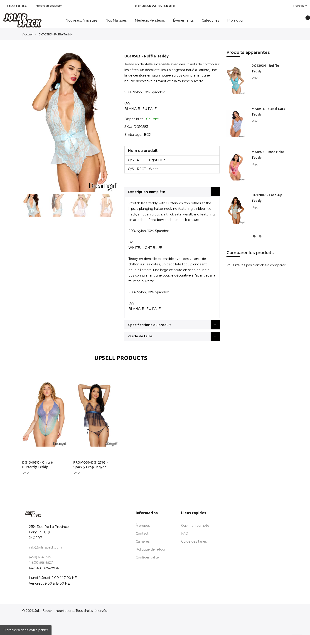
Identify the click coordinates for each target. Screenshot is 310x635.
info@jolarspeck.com (48, 5)
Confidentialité (147, 557)
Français (299, 5)
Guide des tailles (194, 541)
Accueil (27, 34)
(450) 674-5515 (40, 557)
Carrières (143, 541)
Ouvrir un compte (195, 526)
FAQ (184, 533)
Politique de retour (150, 549)
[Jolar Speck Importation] (25, 20)
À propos (143, 526)
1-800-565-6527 (17, 5)
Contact (142, 533)
